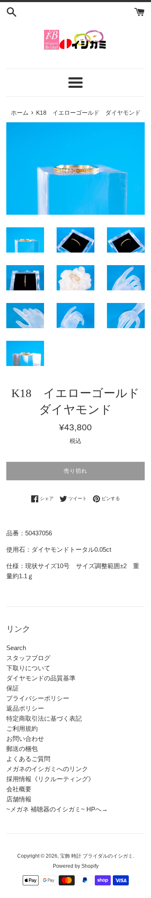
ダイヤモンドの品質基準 (41, 678)
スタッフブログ (28, 657)
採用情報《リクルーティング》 (50, 778)
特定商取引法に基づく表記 (44, 718)
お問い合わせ (25, 738)
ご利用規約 (22, 728)
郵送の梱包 (22, 748)
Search (16, 647)
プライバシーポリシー (37, 698)
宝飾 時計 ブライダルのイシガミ (96, 856)
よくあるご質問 (28, 758)
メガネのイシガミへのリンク (47, 768)
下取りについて (28, 668)
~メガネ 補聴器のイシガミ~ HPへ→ (57, 809)
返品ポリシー (25, 708)
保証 (12, 688)
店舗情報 (18, 799)
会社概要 (18, 789)
